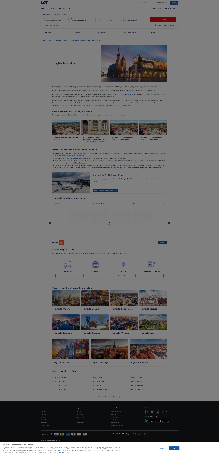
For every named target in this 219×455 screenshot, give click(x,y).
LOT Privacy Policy (64, 452)
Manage (162, 448)
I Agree (174, 448)
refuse (20, 452)
